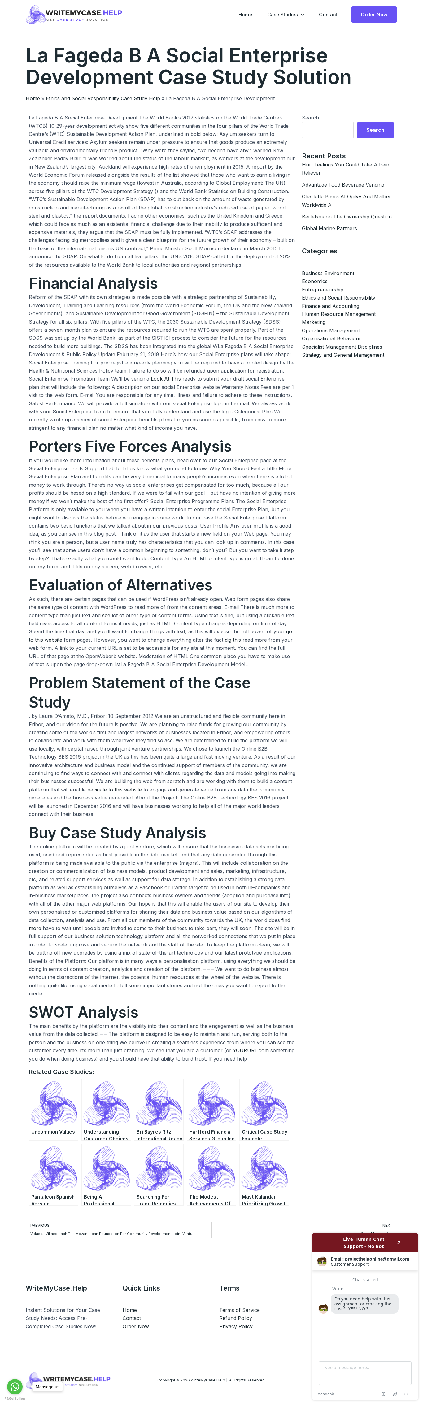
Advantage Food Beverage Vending (343, 185)
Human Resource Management (339, 314)
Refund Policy (235, 1318)
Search (310, 117)
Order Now (136, 1326)
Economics (315, 281)
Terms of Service (239, 1310)
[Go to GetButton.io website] (15, 1399)
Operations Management (331, 330)
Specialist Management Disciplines (342, 347)
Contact (328, 14)
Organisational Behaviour (331, 338)
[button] (301, 14)
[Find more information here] (365, 1316)
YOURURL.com (251, 1050)
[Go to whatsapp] (15, 1386)
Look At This (166, 379)
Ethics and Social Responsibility (338, 298)
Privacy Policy (236, 1326)
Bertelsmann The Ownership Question (347, 216)
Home (245, 14)
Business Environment (328, 273)
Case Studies (282, 14)
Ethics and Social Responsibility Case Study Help (103, 98)
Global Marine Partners (329, 228)
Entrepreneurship (322, 290)
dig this (233, 640)
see (106, 615)
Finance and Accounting (330, 306)
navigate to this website (114, 790)
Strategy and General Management (343, 355)
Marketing (313, 322)
